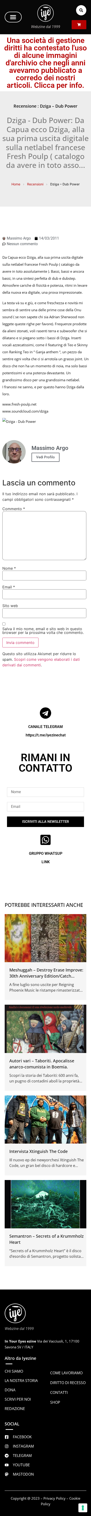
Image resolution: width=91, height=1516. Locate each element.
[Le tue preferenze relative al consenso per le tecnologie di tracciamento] (82, 1507)
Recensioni (35, 184)
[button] (13, 17)
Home (15, 184)
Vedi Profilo (45, 457)
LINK (46, 862)
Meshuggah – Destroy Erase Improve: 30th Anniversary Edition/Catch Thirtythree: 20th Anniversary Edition (46, 976)
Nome (9, 568)
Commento (13, 509)
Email (8, 587)
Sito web (10, 606)
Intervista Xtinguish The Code (38, 1151)
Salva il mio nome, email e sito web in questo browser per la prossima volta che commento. (43, 630)
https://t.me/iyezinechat (46, 735)
